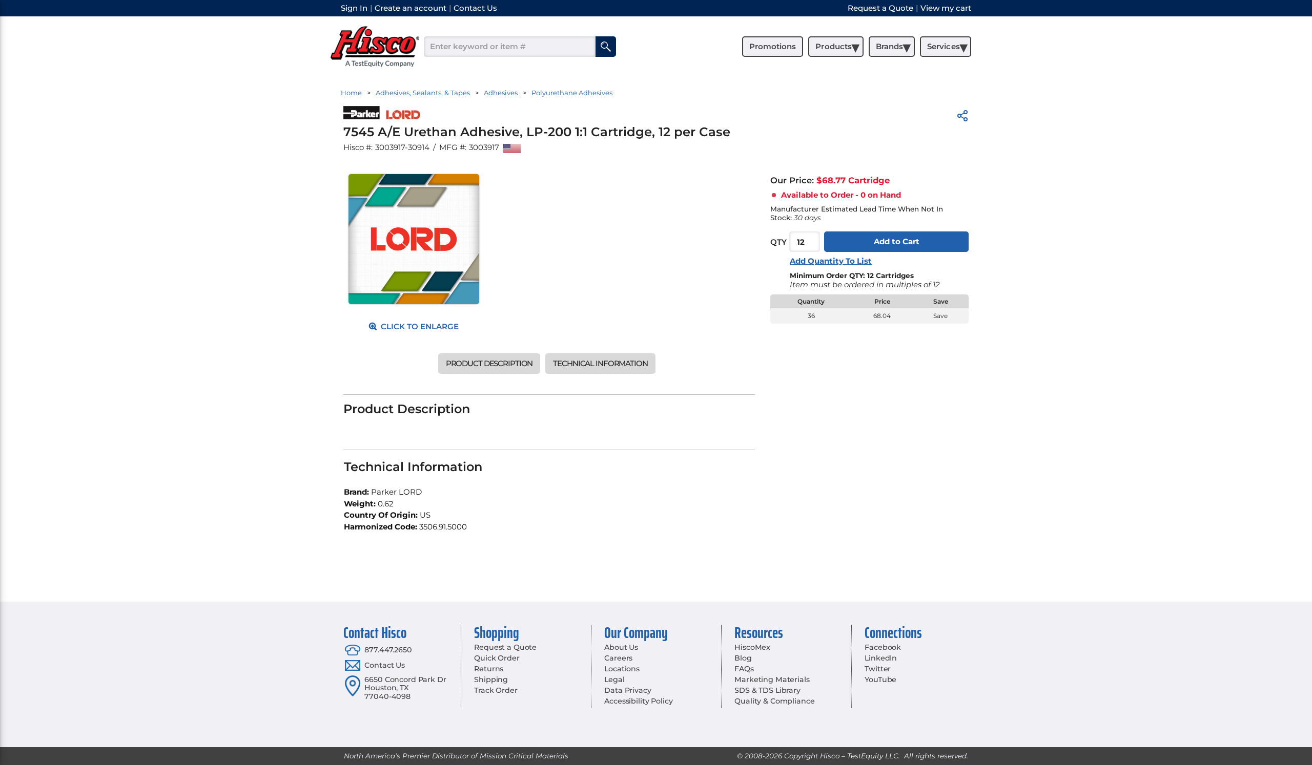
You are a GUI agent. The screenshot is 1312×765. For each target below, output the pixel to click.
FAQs (743, 669)
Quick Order (496, 658)
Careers (618, 658)
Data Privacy (627, 690)
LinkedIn (881, 658)
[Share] (962, 117)
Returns (488, 669)
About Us (621, 647)
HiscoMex (752, 647)
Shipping (491, 679)
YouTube (880, 679)
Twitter (878, 669)
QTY (778, 242)
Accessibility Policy (638, 701)
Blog (742, 658)
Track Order (495, 690)
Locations (622, 669)
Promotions (772, 46)
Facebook (883, 647)
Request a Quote (505, 647)
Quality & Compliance (774, 701)
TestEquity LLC (872, 756)
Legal (614, 679)
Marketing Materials (771, 679)
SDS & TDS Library (767, 690)
